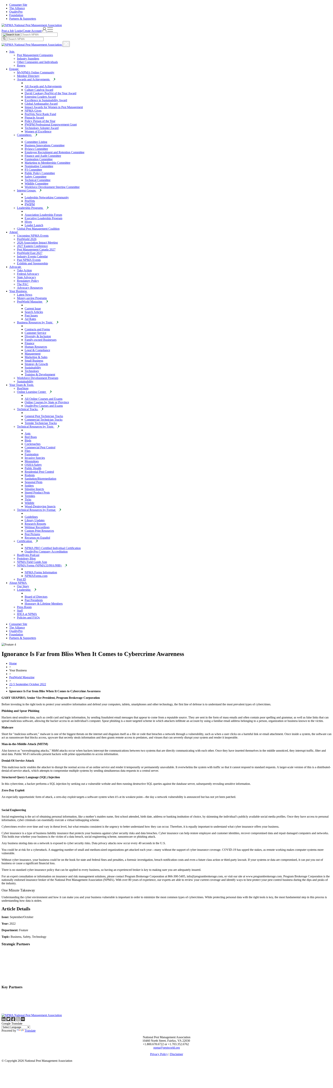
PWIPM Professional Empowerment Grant (51, 124)
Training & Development (40, 374)
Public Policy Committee (40, 173)
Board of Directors (36, 596)
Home (13, 663)
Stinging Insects (34, 489)
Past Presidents (34, 600)
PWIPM (30, 204)
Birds (28, 440)
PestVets (30, 201)
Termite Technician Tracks (41, 423)
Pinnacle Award (34, 117)
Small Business (34, 360)
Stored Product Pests (37, 492)
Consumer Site (18, 4)
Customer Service (35, 332)
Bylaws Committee (36, 148)
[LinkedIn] (4, 1020)
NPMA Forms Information (41, 572)
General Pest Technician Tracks (44, 416)
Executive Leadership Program (43, 218)
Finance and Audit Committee (43, 155)
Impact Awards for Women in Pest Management (54, 107)
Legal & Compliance (37, 350)
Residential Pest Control (39, 471)
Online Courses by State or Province (47, 402)
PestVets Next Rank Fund (40, 114)
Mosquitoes (32, 461)
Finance (29, 343)
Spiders (29, 485)
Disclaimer (176, 1054)
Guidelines (31, 516)
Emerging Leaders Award (40, 96)
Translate (30, 1030)
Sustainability (33, 367)
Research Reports (35, 523)
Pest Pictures (32, 534)
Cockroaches (32, 444)
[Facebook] (13, 1020)
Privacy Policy (159, 1054)
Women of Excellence (38, 131)
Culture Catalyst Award (39, 89)
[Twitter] (8, 1020)
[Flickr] (23, 1020)
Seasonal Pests (33, 482)
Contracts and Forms (37, 329)
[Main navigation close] (66, 44)
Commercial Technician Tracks (43, 419)
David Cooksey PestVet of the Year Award (50, 93)
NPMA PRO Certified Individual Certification (53, 548)
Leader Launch (34, 225)
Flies (27, 450)
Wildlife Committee (36, 183)
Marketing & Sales (36, 357)
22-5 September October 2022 (27, 684)
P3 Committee (33, 169)
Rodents (30, 475)
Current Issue (33, 308)
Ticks (28, 499)
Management (32, 353)
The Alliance (17, 8)
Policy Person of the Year (40, 121)
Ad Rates (30, 319)
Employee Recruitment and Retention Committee (54, 152)
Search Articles (34, 312)
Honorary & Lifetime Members (44, 603)
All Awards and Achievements (43, 86)
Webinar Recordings (37, 527)
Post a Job (8, 30)
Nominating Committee (39, 166)
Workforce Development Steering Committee (52, 187)
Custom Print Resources (39, 530)
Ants (27, 433)
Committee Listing (36, 141)
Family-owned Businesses (40, 339)
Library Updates (35, 520)
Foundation (16, 15)
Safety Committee (35, 176)
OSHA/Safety (33, 464)
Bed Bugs (31, 437)
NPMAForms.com (36, 575)
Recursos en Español (37, 537)
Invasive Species (35, 457)
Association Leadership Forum (43, 214)
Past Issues (31, 315)
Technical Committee (37, 180)
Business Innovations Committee (45, 145)
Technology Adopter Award (42, 128)
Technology (32, 371)
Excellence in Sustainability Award (46, 100)
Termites (30, 496)
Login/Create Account (28, 30)
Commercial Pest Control (40, 447)
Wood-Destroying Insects (40, 506)
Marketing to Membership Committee (47, 162)
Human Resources (36, 346)
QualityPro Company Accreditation (46, 551)
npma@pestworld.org (166, 1047)
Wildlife (29, 503)
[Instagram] (18, 1020)
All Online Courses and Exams (43, 398)
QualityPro (16, 11)
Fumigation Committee (39, 159)
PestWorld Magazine (21, 677)
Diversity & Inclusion (38, 336)
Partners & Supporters (22, 18)
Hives (28, 221)
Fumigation (32, 454)
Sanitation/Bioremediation (40, 478)
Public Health (33, 468)
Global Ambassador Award (41, 103)
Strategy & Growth (36, 364)
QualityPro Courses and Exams (44, 405)
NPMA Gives (33, 110)
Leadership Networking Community (47, 197)
